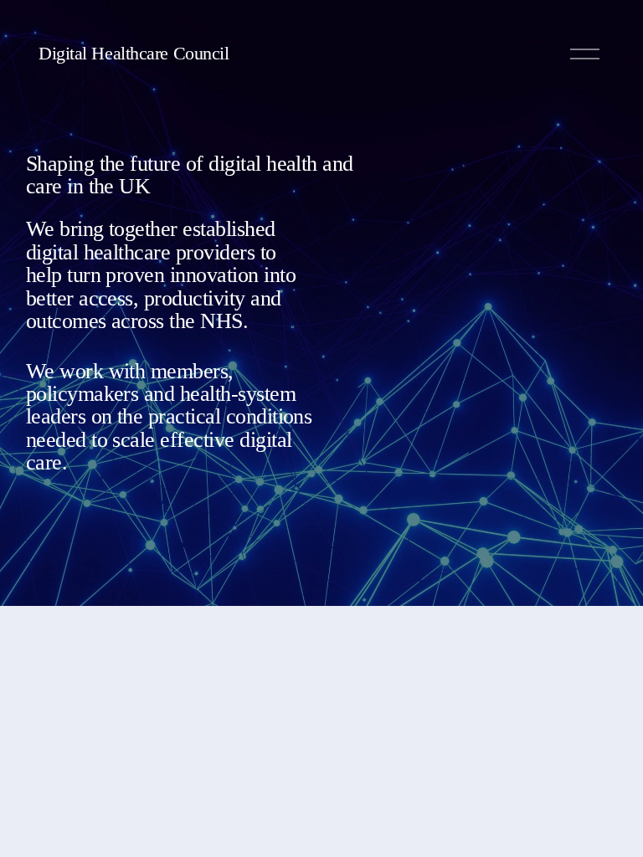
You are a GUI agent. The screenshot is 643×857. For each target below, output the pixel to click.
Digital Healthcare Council (134, 53)
